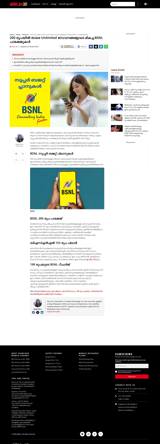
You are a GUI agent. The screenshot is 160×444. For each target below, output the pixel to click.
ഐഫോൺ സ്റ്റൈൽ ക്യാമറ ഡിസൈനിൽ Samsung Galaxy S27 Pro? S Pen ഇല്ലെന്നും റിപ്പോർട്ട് (136, 80)
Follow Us (83, 47)
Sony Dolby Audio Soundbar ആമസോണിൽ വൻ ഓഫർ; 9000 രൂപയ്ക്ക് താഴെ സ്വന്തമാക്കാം (137, 117)
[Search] (137, 4)
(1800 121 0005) (123, 399)
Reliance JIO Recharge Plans (88, 366)
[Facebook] (33, 312)
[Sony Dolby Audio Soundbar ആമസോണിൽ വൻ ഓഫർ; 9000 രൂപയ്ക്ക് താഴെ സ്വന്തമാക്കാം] (117, 117)
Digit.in (19, 434)
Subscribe (132, 376)
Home (12, 34)
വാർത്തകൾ (35, 4)
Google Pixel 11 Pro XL (53, 363)
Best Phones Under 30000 (20, 366)
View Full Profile (53, 311)
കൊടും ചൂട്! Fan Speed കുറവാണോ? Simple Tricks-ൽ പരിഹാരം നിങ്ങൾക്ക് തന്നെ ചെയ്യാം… (21, 404)
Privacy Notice (127, 372)
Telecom (25, 34)
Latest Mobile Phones (19, 372)
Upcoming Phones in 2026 (20, 369)
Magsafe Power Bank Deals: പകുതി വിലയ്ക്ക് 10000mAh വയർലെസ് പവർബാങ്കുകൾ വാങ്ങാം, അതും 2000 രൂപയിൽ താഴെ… (23, 414)
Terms (119, 372)
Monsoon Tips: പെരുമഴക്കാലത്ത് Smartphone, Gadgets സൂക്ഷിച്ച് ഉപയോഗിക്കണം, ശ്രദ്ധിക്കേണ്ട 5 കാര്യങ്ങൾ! (23, 385)
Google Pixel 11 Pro (52, 360)
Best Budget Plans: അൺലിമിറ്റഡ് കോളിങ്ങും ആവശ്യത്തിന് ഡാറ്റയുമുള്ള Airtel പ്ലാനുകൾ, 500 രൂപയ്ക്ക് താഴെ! (23, 423)
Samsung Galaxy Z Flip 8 (53, 367)
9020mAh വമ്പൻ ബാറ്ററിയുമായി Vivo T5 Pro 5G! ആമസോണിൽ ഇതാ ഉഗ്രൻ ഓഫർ (136, 107)
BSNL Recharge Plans (86, 362)
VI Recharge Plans (85, 369)
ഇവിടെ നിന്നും (92, 259)
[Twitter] (37, 312)
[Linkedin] (41, 312)
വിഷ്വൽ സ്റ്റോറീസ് (65, 4)
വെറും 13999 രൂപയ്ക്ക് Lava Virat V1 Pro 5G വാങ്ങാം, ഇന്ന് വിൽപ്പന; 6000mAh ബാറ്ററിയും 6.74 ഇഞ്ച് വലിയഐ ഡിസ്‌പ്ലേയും (137, 94)
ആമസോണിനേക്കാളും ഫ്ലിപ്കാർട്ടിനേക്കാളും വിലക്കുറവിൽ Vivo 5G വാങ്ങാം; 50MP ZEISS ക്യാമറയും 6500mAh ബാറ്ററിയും (136, 131)
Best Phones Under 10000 (20, 359)
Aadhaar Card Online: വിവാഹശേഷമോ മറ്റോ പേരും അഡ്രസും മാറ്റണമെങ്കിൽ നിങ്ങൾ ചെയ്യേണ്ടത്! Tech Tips (23, 395)
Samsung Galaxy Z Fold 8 (54, 370)
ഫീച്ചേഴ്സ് (53, 4)
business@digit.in (131, 407)
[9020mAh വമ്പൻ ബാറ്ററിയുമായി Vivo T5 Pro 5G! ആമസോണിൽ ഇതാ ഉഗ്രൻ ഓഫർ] (117, 107)
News (18, 34)
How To (45, 4)
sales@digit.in (129, 410)
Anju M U (15, 46)
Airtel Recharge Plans (86, 359)
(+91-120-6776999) (124, 396)
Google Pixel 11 (50, 357)
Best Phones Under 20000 (20, 362)
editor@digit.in (132, 404)
